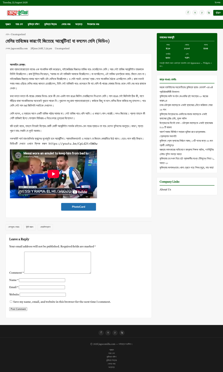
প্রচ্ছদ (8, 24)
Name (13, 280)
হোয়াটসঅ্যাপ (45, 227)
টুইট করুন (29, 227)
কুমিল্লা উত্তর (50, 24)
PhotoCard (78, 206)
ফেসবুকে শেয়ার (13, 227)
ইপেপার (217, 3)
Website (14, 294)
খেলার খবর (65, 24)
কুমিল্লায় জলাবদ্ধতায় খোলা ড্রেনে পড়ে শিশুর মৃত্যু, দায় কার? (187, 167)
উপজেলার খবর (93, 24)
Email (13, 287)
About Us (165, 189)
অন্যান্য (78, 24)
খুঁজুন (218, 12)
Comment (16, 273)
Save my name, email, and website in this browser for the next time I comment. (62, 302)
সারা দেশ (19, 24)
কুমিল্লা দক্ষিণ (33, 24)
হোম (7, 34)
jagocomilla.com (107, 344)
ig (209, 12)
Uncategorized (18, 34)
